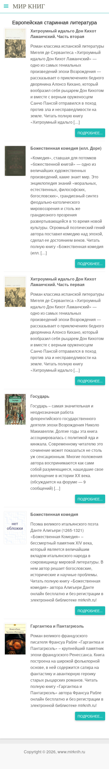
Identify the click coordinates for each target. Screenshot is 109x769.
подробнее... (90, 132)
